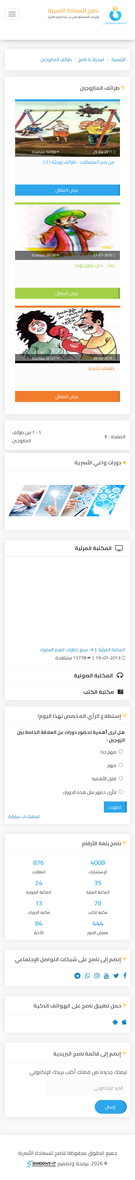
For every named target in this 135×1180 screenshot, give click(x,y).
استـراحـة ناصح (91, 59)
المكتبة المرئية (94, 548)
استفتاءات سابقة (24, 816)
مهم (111, 765)
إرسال (110, 1107)
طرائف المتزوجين (56, 59)
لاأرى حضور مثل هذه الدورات (89, 792)
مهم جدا (108, 752)
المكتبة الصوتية (94, 675)
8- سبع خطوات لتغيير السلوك (66, 649)
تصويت (114, 807)
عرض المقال (67, 190)
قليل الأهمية (104, 779)
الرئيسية (118, 59)
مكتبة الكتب (99, 692)
